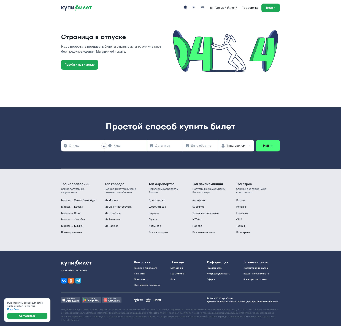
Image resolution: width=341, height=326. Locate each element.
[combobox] (82, 145)
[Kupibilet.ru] (78, 7)
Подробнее (13, 309)
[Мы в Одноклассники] (71, 281)
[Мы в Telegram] (78, 281)
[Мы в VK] (64, 281)
